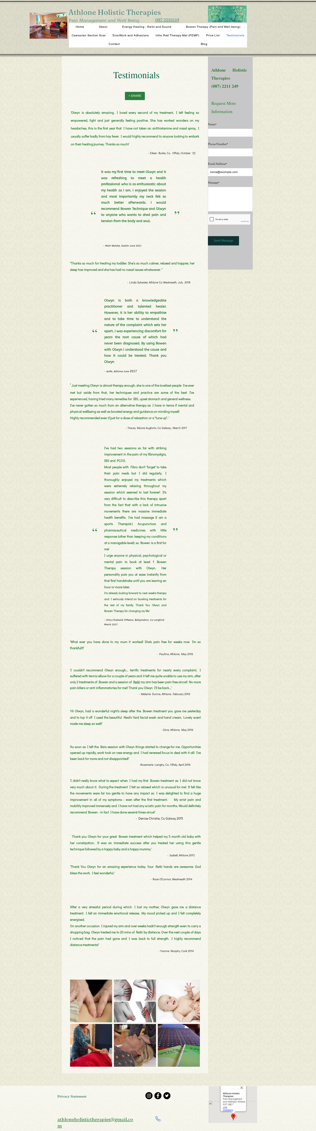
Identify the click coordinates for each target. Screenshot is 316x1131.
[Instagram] (149, 1095)
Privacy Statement (71, 1096)
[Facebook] (157, 1095)
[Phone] (157, 1119)
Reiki (136, 682)
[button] (91, 1001)
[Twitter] (166, 1095)
